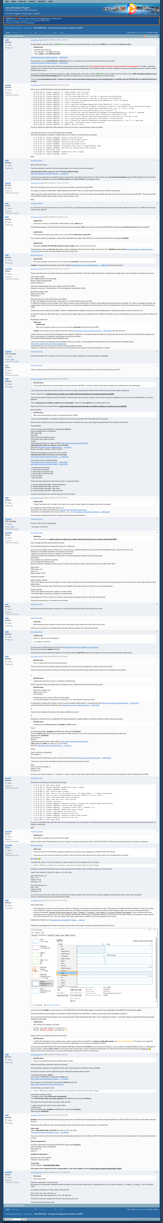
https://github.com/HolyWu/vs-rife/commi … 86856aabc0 (92, 512)
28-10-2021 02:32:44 (37, 269)
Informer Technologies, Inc (152, 1219)
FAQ (12, 23)
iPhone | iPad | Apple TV (28, 18)
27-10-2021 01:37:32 (37, 183)
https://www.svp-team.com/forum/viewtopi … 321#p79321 (49, 464)
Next (61, 32)
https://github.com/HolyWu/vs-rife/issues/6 (73, 510)
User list (22, 1)
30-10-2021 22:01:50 (37, 1115)
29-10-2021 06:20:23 (37, 519)
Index (13, 1)
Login (50, 1)
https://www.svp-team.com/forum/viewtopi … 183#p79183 (120, 703)
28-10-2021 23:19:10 (37, 498)
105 (54, 32)
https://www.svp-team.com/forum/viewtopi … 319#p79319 (49, 63)
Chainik (8, 351)
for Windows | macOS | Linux (19, 21)
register (143, 32)
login (136, 32)
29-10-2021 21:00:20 (37, 656)
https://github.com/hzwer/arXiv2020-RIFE (75, 443)
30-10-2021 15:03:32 (37, 900)
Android (48, 18)
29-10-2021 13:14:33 (37, 604)
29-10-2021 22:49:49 (37, 831)
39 (11, 48)
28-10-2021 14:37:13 (37, 365)
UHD (7, 40)
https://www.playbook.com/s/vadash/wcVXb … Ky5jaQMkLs (50, 1132)
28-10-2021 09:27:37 (37, 351)
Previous (15, 32)
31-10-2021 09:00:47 (37, 1172)
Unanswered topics (150, 13)
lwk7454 (8, 269)
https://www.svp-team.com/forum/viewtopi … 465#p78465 (92, 758)
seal (6, 203)
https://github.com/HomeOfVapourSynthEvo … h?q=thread (49, 1079)
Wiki (7, 1)
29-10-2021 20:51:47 (37, 632)
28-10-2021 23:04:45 (37, 379)
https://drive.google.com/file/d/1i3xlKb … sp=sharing (54, 447)
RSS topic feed (152, 36)
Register (41, 1)
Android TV (57, 18)
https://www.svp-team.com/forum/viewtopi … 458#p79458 (90, 265)
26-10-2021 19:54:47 (37, 160)
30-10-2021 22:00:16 (37, 1054)
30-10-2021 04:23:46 (37, 845)
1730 (12, 359)
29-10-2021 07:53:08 (37, 532)
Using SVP (28, 28)
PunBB (140, 1219)
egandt (8, 85)
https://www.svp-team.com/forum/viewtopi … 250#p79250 (80, 705)
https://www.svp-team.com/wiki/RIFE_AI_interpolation (81, 647)
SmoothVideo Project (17, 7)
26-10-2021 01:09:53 (37, 85)
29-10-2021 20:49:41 (37, 618)
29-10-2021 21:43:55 (37, 778)
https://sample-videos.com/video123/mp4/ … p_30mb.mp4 (49, 174)
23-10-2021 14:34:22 (37, 40)
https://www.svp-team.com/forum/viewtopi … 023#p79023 (49, 57)
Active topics (136, 13)
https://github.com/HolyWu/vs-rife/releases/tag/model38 (48, 344)
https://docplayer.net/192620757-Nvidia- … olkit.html (68, 920)
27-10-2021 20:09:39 (37, 203)
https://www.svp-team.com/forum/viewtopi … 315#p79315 (49, 462)
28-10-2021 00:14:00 (37, 217)
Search (32, 1)
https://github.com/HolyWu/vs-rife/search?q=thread (47, 1084)
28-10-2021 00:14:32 (37, 255)
